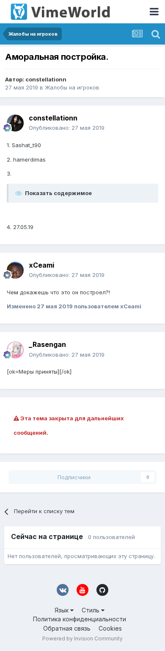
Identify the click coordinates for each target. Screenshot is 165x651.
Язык (62, 610)
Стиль (91, 610)
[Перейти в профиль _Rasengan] (15, 349)
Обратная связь (67, 628)
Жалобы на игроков (72, 87)
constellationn (45, 79)
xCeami (41, 265)
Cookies (110, 628)
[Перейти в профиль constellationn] (15, 123)
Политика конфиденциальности (79, 619)
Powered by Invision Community (82, 638)
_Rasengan (47, 344)
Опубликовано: (66, 127)
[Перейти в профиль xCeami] (15, 270)
